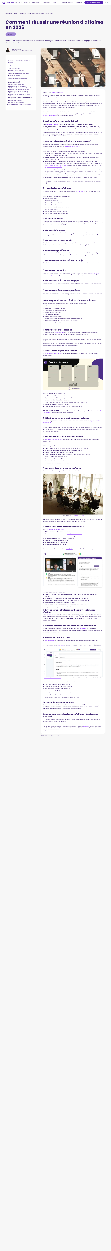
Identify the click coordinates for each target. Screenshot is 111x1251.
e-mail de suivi (49, 640)
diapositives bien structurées (53, 167)
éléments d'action (50, 615)
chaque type (79, 191)
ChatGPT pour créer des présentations (56, 165)
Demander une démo (67, 2)
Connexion (79, 2)
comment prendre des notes (55, 529)
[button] (18, 2)
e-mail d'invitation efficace (53, 439)
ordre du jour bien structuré (53, 353)
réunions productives (49, 115)
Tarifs (54, 2)
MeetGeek (9, 13)
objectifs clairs (59, 332)
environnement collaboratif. (73, 146)
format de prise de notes (74, 534)
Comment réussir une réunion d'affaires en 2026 (36, 13)
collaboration (83, 628)
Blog (15, 13)
